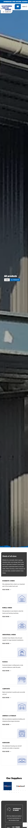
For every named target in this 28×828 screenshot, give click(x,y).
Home (7, 280)
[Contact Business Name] (18, 6)
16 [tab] (18, 792)
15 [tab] (16, 792)
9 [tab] (21, 790)
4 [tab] (9, 790)
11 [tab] (25, 790)
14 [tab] (14, 792)
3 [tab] (7, 790)
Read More (5, 589)
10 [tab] (23, 790)
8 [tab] (18, 790)
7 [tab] (16, 790)
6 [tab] (14, 790)
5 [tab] (12, 790)
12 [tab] (9, 792)
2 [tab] (5, 790)
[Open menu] (24, 6)
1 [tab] (3, 790)
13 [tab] (12, 792)
